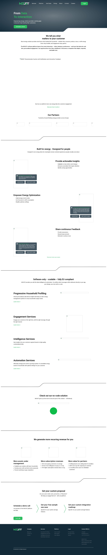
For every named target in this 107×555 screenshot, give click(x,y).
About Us (29, 532)
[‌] (53, 412)
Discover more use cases (53, 257)
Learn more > (16, 301)
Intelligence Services (45, 535)
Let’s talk (18, 518)
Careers (73, 3)
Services (34, 3)
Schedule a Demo (20, 26)
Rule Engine (56, 533)
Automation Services (45, 536)
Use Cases (48, 3)
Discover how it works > (53, 107)
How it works (57, 532)
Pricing (55, 3)
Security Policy (71, 533)
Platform (41, 3)
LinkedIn (83, 532)
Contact (67, 3)
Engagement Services (45, 533)
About (60, 3)
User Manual (57, 535)
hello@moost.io (85, 533)
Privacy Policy (71, 532)
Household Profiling (45, 532)
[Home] (24, 3)
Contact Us (29, 533)
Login (84, 3)
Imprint (69, 535)
